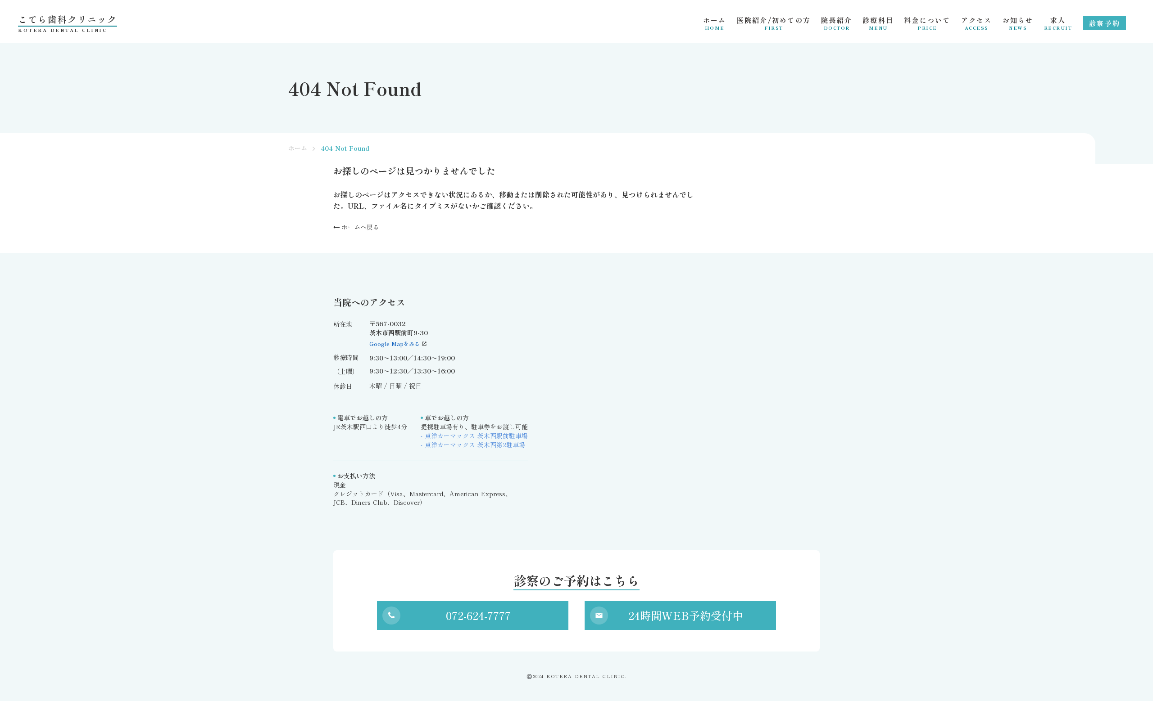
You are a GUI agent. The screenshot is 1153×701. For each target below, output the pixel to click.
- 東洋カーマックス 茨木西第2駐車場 (473, 444)
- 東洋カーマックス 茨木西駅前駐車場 (474, 435)
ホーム (297, 148)
